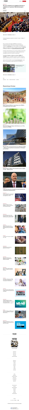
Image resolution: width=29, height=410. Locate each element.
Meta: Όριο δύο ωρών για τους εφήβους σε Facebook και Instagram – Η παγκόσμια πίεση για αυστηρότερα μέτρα (8, 227)
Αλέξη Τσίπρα (9, 46)
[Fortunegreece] (6, 1)
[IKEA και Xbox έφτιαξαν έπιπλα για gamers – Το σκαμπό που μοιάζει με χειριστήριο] (20, 272)
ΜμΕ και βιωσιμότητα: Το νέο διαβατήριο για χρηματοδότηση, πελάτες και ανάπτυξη (7, 258)
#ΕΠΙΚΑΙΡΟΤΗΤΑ (4, 79)
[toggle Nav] (3, 1)
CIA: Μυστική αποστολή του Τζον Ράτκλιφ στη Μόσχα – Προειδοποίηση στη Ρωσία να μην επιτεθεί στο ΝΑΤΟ (8, 216)
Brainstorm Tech (14, 377)
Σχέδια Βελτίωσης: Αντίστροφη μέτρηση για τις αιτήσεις (7, 247)
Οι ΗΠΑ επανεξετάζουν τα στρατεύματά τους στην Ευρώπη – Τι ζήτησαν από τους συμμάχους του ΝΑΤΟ (8, 195)
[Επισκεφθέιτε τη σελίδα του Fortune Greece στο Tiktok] (16, 400)
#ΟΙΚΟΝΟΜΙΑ (17, 79)
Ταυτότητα (14, 386)
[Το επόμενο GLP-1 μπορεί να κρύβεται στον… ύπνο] (20, 240)
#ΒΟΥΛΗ (8, 79)
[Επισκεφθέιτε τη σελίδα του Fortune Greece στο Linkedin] (13, 400)
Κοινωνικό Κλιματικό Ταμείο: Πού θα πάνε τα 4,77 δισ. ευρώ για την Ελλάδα (14, 126)
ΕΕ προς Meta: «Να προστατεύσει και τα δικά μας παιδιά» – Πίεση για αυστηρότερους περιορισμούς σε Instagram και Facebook (14, 147)
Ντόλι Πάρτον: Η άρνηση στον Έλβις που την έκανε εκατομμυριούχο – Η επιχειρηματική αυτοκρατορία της (8, 280)
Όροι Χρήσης (14, 392)
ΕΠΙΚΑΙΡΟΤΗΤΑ (5, 4)
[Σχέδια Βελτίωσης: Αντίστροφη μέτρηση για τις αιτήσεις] (20, 250)
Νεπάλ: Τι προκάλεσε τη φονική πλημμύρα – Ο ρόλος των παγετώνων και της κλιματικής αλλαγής (8, 205)
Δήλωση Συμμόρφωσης (14, 387)
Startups (14, 366)
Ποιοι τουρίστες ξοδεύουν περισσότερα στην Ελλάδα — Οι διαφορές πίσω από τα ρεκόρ (14, 106)
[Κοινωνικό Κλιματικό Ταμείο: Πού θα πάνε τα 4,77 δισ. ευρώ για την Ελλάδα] (14, 116)
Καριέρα (14, 367)
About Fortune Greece (14, 385)
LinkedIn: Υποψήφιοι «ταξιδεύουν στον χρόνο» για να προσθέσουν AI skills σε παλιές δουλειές (8, 312)
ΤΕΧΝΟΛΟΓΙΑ (4, 288)
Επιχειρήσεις (14, 361)
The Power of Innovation (14, 376)
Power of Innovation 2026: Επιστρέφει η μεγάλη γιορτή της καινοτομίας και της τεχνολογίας (8, 290)
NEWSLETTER (24, 1)
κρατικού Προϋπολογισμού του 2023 (18, 48)
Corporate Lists (14, 351)
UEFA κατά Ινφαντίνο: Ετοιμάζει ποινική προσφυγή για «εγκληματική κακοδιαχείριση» (14, 190)
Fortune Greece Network (14, 356)
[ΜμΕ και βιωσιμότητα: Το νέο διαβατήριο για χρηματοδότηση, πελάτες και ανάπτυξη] (20, 261)
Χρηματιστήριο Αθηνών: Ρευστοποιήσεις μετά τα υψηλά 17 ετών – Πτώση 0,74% (14, 169)
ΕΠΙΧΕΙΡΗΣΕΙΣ (4, 267)
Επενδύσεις (14, 365)
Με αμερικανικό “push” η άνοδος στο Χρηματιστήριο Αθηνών (19, 65)
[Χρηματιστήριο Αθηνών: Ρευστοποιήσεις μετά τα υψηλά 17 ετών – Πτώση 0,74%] (14, 159)
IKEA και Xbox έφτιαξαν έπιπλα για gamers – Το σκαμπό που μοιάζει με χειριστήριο (8, 269)
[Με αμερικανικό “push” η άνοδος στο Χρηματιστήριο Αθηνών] (9, 68)
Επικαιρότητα (14, 360)
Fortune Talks (14, 355)
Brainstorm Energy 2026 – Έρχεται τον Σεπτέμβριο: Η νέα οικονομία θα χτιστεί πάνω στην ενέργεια (8, 322)
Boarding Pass (14, 375)
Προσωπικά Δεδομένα (14, 393)
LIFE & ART (4, 235)
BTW (20, 403)
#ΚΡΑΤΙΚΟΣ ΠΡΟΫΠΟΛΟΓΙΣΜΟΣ (12, 79)
